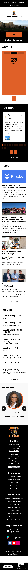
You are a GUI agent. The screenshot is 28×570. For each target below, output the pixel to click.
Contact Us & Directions (14, 508)
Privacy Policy (14, 492)
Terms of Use (14, 495)
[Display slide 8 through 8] (20, 152)
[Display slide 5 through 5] (12, 152)
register (8, 567)
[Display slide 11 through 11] (2, 154)
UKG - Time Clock (14, 523)
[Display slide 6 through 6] (15, 152)
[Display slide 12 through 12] (5, 154)
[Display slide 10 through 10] (25, 152)
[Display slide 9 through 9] (22, 152)
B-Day (5, 357)
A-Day (5, 324)
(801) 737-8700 (14, 457)
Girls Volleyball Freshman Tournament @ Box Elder (11, 349)
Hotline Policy (14, 489)
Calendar (7, 2)
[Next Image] (19, 34)
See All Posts (14, 164)
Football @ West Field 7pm (11, 332)
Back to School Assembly (11, 341)
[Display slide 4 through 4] (10, 152)
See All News (14, 308)
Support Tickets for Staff (14, 520)
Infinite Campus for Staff (14, 514)
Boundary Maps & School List (14, 504)
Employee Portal (14, 511)
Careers (21, 2)
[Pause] (14, 105)
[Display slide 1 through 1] (2, 152)
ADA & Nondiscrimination (14, 483)
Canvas (14, 2)
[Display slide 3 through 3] (7, 152)
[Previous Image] (9, 34)
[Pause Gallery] (14, 34)
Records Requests (14, 517)
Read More (8, 140)
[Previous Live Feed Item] (11, 158)
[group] (14, 412)
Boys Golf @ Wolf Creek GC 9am (13, 364)
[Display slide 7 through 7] (17, 152)
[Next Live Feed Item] (15, 158)
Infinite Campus (14, 5)
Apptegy (17, 560)
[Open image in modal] (7, 144)
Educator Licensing (14, 486)
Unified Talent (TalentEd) (14, 526)
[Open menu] (4, 14)
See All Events (14, 385)
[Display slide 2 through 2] (5, 152)
